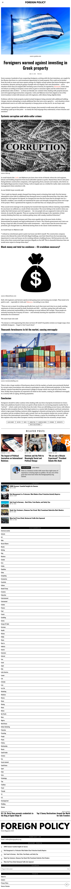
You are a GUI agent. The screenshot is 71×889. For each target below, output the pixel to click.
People (3, 736)
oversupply (60, 422)
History (3, 634)
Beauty (3, 547)
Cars (2, 563)
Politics (39, 74)
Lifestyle (3, 682)
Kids (2, 669)
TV (1, 794)
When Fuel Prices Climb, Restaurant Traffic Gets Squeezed (27, 518)
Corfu (17, 177)
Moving (3, 704)
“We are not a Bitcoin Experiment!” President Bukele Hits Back (57, 458)
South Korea (4, 765)
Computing (3, 576)
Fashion (3, 605)
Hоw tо (3, 643)
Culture (3, 585)
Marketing (3, 691)
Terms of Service (5, 886)
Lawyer (3, 675)
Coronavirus (4, 579)
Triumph (3, 791)
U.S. (2, 797)
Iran (2, 659)
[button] (68, 869)
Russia (2, 749)
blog (2, 553)
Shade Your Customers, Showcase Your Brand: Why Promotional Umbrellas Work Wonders (37, 510)
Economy (3, 592)
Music (2, 707)
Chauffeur (3, 569)
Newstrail (57, 86)
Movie (2, 701)
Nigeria (3, 720)
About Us (3, 877)
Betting (3, 550)
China (2, 572)
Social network (5, 762)
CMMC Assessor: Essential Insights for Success (24, 486)
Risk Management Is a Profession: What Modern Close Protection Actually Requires (35, 494)
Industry (3, 646)
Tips (2, 781)
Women (3, 807)
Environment (4, 601)
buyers (19, 422)
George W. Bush (5, 624)
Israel (2, 662)
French (2, 614)
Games (3, 621)
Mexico (3, 698)
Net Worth (3, 714)
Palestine (3, 730)
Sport (2, 769)
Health (2, 630)
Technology (4, 778)
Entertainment (4, 598)
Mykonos (29, 302)
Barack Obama (4, 544)
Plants (2, 740)
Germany (3, 627)
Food (2, 611)
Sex (2, 759)
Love (2, 685)
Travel (2, 788)
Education (3, 595)
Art (2, 537)
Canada (3, 560)
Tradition (3, 785)
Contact (3, 880)
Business (3, 556)
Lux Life (3, 688)
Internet (3, 656)
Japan (2, 666)
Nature (2, 711)
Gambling (3, 617)
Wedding (3, 804)
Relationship (4, 746)
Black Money (11, 422)
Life (2, 679)
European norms (42, 422)
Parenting (3, 733)
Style (2, 772)
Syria (2, 775)
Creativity (3, 582)
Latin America (4, 672)
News (2, 717)
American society (5, 531)
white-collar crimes (35, 424)
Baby (2, 540)
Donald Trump (4, 589)
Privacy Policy (4, 883)
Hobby (2, 637)
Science (3, 756)
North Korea (4, 724)
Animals (3, 534)
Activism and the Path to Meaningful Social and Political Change (34, 458)
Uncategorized (4, 801)
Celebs (2, 566)
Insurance (3, 653)
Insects (3, 650)
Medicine (3, 695)
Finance (3, 608)
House (2, 640)
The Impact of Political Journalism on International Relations (12, 458)
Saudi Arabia (4, 752)
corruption (32, 422)
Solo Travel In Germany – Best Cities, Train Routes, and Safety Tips (30, 502)
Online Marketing (5, 727)
